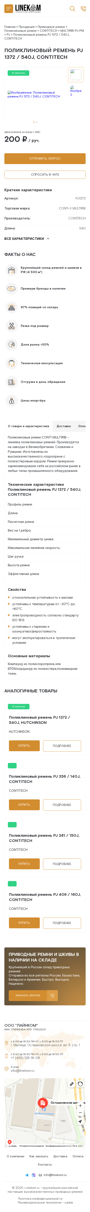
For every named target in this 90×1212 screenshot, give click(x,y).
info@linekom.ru (22, 1071)
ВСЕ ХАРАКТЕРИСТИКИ (24, 239)
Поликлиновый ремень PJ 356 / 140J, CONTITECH (44, 779)
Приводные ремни (51, 27)
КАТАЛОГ (8, 8)
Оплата (78, 1156)
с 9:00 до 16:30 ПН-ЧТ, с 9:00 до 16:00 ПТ (83, 8)
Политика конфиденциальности (40, 1199)
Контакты (45, 1165)
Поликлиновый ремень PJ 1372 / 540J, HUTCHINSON (39, 720)
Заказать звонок (27, 995)
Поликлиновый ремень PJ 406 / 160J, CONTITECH (45, 897)
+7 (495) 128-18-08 (25, 1058)
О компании (15, 1156)
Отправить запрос (45, 159)
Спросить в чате (45, 175)
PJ (8, 35)
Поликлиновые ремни (20, 31)
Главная (10, 27)
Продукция (27, 27)
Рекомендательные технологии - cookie (45, 1203)
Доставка (60, 1156)
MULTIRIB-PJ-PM (72, 31)
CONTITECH (48, 31)
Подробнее (62, 746)
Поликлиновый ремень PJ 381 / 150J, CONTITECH (44, 838)
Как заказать (38, 1156)
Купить (24, 746)
